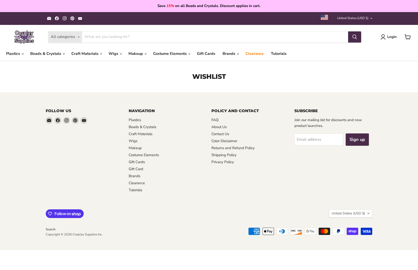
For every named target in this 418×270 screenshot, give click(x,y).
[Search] (354, 37)
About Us (219, 126)
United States (352, 18)
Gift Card (136, 169)
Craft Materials (85, 53)
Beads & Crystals (46, 53)
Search (50, 229)
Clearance (255, 53)
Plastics (13, 53)
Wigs (114, 53)
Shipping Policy (224, 155)
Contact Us (220, 133)
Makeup (136, 53)
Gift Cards (206, 53)
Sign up (357, 139)
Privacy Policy (222, 162)
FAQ (215, 119)
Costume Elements (170, 53)
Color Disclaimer (224, 141)
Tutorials (279, 53)
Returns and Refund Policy (233, 148)
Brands (229, 53)
